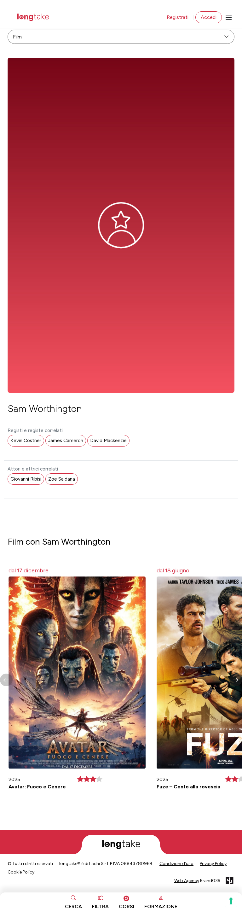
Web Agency (186, 880)
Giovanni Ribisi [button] (25, 479)
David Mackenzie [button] (108, 440)
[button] (235, 680)
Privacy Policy (213, 863)
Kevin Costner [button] (25, 440)
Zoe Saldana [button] (61, 479)
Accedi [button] (208, 17)
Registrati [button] (177, 17)
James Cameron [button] (65, 440)
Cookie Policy (21, 872)
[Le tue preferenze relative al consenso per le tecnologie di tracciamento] (231, 901)
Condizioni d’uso (176, 863)
